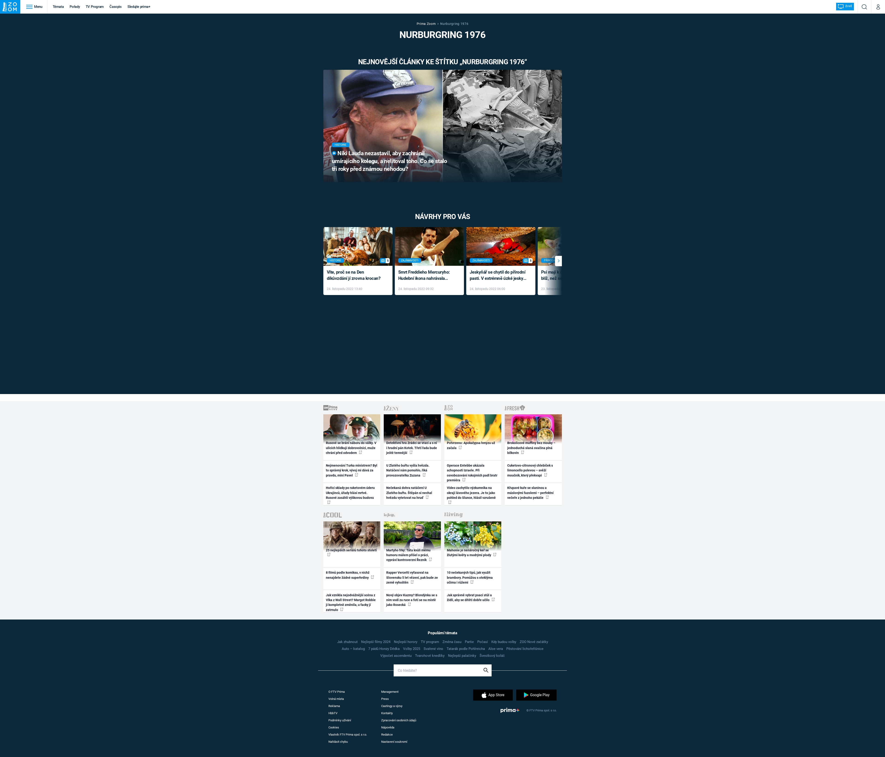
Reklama (334, 706)
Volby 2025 (411, 649)
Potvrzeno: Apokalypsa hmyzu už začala (471, 445)
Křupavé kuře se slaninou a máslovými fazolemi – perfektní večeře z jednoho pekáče (530, 493)
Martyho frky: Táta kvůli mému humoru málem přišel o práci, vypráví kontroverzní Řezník (408, 555)
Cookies (333, 727)
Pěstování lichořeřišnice (524, 649)
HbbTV (332, 713)
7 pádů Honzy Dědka (384, 649)
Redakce (387, 734)
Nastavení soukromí (394, 741)
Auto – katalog (353, 649)
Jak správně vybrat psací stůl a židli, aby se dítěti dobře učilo (469, 597)
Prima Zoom (426, 24)
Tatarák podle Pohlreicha (466, 649)
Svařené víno (433, 649)
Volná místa (336, 699)
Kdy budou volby (503, 642)
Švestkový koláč (492, 656)
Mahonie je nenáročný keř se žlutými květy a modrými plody (469, 552)
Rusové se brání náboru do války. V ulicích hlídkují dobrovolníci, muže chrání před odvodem (351, 448)
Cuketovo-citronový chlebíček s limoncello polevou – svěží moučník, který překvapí (530, 470)
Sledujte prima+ (138, 7)
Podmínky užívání (339, 720)
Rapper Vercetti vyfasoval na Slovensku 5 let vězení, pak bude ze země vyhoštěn (412, 577)
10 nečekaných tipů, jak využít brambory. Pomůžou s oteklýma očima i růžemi (470, 577)
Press (385, 699)
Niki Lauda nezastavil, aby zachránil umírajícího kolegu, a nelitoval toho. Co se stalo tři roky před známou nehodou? (389, 161)
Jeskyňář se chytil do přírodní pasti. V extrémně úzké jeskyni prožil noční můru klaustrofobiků (498, 275)
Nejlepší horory (405, 642)
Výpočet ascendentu (396, 656)
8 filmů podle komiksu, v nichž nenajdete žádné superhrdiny (347, 575)
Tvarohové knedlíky (430, 656)
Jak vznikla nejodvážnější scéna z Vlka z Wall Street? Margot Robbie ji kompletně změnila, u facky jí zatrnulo (351, 602)
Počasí (482, 642)
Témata (58, 7)
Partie (469, 642)
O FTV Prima (336, 691)
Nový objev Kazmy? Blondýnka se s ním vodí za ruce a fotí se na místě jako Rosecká (411, 600)
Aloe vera (495, 649)
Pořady (75, 7)
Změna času (451, 642)
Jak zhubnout (347, 642)
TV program (430, 642)
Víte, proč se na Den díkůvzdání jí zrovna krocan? (354, 275)
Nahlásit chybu (338, 741)
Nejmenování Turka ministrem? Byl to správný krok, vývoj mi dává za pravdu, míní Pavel (351, 470)
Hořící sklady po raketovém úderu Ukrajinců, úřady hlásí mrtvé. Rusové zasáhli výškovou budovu (350, 493)
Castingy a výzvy (391, 706)
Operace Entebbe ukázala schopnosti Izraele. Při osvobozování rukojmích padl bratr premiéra (472, 473)
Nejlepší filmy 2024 (375, 642)
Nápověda (387, 727)
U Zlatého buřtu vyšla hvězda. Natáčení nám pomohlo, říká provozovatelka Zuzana (407, 470)
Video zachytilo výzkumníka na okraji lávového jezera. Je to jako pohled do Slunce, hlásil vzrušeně (471, 493)
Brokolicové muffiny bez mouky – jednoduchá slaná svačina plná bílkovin (531, 448)
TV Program (95, 7)
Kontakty (387, 713)
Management (389, 691)
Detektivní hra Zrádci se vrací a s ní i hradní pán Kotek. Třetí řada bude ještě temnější (411, 448)
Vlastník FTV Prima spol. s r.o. (347, 734)
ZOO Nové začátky (534, 642)
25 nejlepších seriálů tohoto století (351, 550)
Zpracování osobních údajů (398, 720)
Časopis (115, 7)
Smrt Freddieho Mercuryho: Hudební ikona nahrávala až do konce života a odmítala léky (426, 275)
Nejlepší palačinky (462, 656)
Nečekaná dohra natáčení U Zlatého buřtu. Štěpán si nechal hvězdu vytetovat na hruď (409, 493)
